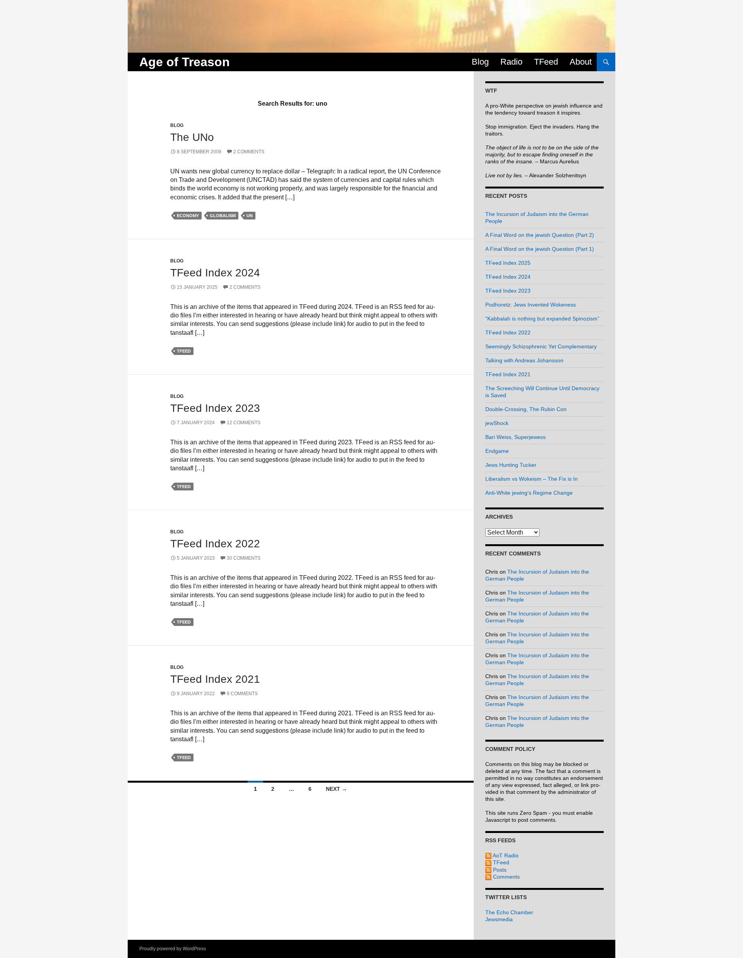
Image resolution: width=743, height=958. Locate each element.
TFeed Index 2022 (215, 544)
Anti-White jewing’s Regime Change (529, 493)
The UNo (192, 137)
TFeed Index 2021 (215, 679)
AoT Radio (505, 855)
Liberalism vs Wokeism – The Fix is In (531, 479)
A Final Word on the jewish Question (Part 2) (539, 235)
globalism (223, 215)
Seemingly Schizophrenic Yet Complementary (541, 346)
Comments (505, 877)
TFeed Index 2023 (215, 408)
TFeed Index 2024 (215, 273)
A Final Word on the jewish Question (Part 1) (539, 249)
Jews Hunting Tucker (510, 465)
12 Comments (243, 422)
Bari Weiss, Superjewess (515, 437)
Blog (480, 62)
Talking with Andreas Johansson (524, 360)
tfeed (184, 351)
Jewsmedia (499, 919)
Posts (499, 870)
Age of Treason (184, 62)
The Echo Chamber (509, 912)
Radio (511, 62)
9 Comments (242, 693)
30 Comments (243, 558)
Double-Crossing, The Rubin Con (526, 409)
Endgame (497, 451)
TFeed (546, 62)
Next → (336, 789)
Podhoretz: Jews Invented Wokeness (530, 305)
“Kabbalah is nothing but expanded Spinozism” (542, 318)
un (250, 215)
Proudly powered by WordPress (172, 948)
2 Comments (248, 151)
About (581, 62)
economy (188, 215)
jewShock (496, 423)
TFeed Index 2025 (508, 263)
